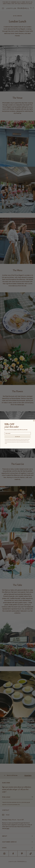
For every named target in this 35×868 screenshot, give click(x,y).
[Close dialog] (34, 420)
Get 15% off (17, 436)
